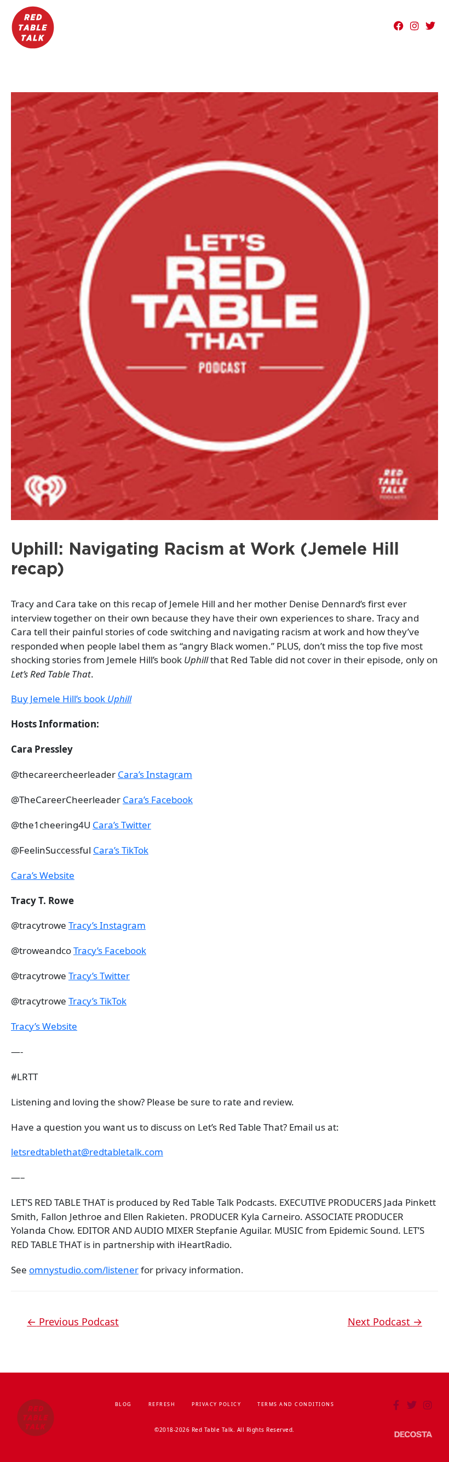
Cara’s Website (42, 875)
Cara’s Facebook (158, 799)
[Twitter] (430, 26)
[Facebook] (399, 26)
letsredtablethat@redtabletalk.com (87, 1151)
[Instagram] (414, 26)
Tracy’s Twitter (99, 975)
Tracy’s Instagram (107, 925)
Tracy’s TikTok (97, 1001)
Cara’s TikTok (120, 850)
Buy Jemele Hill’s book (71, 698)
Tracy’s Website (44, 1026)
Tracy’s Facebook (109, 950)
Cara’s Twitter (122, 825)
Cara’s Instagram (155, 774)
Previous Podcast (73, 1321)
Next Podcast (385, 1321)
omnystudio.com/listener (84, 1269)
